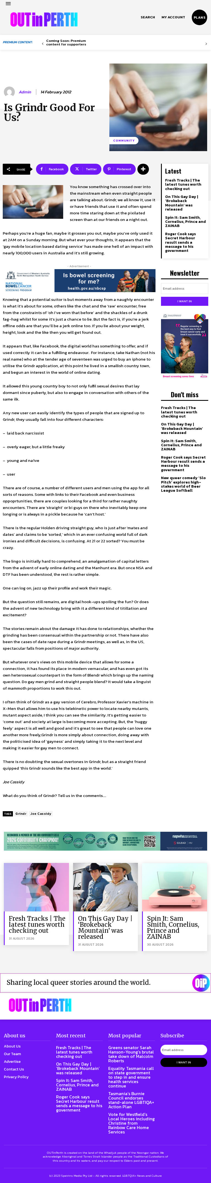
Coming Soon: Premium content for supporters (66, 42)
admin (25, 92)
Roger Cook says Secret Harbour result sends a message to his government (180, 242)
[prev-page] (42, 44)
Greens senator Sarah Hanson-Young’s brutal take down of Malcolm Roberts (131, 1054)
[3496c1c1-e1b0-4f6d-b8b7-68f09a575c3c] (105, 841)
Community (124, 140)
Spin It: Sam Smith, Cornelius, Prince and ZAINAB (185, 222)
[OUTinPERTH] (44, 19)
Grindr (20, 813)
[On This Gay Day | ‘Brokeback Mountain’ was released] (105, 887)
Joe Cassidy (40, 813)
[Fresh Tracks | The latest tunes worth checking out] (36, 887)
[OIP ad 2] (105, 983)
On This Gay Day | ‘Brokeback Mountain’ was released (181, 203)
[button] (148, 17)
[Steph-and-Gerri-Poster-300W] (184, 346)
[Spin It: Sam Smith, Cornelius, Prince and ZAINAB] (174, 887)
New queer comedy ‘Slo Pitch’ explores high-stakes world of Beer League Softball (183, 484)
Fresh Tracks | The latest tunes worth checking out (183, 184)
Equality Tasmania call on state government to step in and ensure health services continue (131, 1077)
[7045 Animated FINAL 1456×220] (79, 280)
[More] (143, 169)
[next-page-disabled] (206, 44)
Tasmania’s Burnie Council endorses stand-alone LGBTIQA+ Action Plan (131, 1100)
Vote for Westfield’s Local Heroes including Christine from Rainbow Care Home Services (131, 1123)
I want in (184, 301)
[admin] (10, 92)
